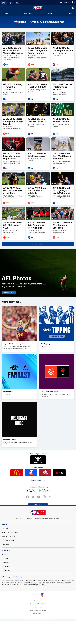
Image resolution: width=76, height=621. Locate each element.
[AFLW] (10, 3)
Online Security (38, 613)
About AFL (5, 528)
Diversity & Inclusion (8, 540)
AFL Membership (7, 570)
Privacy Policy (39, 518)
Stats (70, 13)
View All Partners (36, 480)
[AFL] (3, 3)
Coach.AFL (5, 558)
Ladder (50, 13)
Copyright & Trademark (38, 610)
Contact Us (5, 544)
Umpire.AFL (5, 562)
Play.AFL (4, 554)
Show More (39, 244)
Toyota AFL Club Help (8, 536)
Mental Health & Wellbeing (10, 532)
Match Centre (28, 13)
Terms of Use (29, 518)
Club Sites (63, 2)
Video (6, 13)
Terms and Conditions (37, 604)
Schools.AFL (5, 566)
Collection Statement (52, 518)
